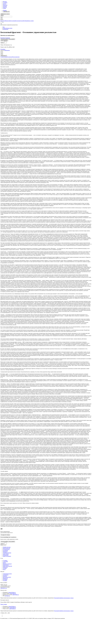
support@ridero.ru (12, 592)
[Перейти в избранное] (1, 22)
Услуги (4, 3)
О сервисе (5, 2)
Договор (5, 568)
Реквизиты (5, 567)
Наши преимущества (7, 566)
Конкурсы (5, 4)
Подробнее (3, 49)
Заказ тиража (6, 553)
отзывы (5, 56)
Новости (5, 7)
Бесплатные (17, 20)
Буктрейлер (5, 550)
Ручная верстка (6, 549)
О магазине (5, 561)
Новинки (5, 575)
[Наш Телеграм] (3, 616)
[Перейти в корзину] (3, 22)
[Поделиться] (2, 54)
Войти (2, 15)
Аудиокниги (5, 574)
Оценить (8, 50)
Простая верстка (6, 548)
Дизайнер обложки (7, 552)
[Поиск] (2, 18)
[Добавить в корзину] (5, 42)
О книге (2, 56)
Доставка (5, 580)
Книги (4, 562)
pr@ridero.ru (7, 595)
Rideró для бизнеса (7, 556)
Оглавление (9, 56)
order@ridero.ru (15, 594)
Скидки (21, 20)
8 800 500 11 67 (4, 588)
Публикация (5, 555)
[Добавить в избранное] (2, 52)
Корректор (5, 551)
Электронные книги (7, 573)
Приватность (6, 564)
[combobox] (46, 16)
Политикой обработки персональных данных (64, 597)
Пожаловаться (4, 55)
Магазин (5, 1)
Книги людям (31, 20)
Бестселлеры (12, 20)
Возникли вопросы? (7, 563)
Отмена (8, 534)
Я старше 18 (3, 534)
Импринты (7, 20)
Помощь (5, 10)
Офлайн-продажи (7, 547)
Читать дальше (4, 604)
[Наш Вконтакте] (3, 615)
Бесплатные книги (7, 577)
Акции (4, 8)
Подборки (25, 20)
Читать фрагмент (4, 40)
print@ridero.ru (13, 593)
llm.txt (4, 569)
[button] (46, 18)
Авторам (5, 6)
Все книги (3, 20)
